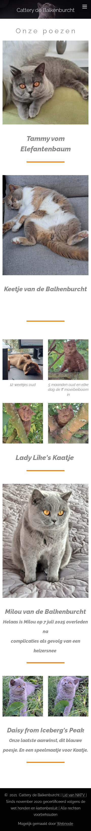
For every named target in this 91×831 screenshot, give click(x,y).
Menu (85, 6)
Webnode (65, 824)
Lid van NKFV (74, 795)
